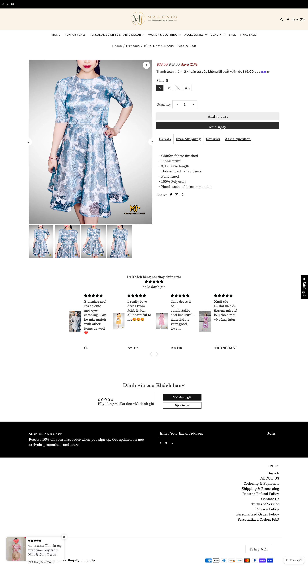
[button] (151, 354)
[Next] (152, 141)
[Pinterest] (7, 4)
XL (187, 88)
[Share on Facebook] (171, 194)
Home (117, 45)
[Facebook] (3, 4)
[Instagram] (12, 4)
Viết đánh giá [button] (182, 397)
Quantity (163, 104)
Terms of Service (265, 504)
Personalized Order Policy (257, 514)
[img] (154, 281)
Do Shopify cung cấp (78, 560)
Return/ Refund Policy (260, 493)
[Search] (282, 19)
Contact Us (270, 499)
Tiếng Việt (258, 549)
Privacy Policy (267, 509)
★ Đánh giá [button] (304, 287)
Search (273, 473)
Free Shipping (188, 139)
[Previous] (28, 141)
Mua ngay (218, 126)
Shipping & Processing (260, 488)
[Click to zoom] (146, 65)
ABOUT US (269, 478)
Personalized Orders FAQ (258, 519)
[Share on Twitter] (177, 194)
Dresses (133, 45)
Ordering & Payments (261, 483)
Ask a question (238, 139)
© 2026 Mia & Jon (44, 560)
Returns (213, 139)
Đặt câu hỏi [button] (182, 405)
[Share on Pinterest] (183, 194)
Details (165, 139)
